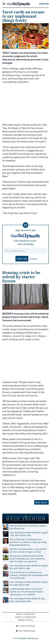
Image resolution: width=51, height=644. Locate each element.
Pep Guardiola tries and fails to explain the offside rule (28, 527)
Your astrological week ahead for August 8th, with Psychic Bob (29, 567)
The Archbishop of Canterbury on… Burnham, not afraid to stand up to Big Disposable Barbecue (28, 542)
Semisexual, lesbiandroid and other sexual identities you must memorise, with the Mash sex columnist (27, 559)
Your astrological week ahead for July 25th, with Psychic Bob (27, 600)
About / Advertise (25, 614)
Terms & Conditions (25, 617)
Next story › (41, 502)
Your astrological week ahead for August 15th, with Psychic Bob (29, 534)
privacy (33, 258)
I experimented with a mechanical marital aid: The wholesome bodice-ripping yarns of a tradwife (27, 592)
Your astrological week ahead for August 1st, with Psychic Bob (29, 583)
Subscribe (22, 258)
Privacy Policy (25, 620)
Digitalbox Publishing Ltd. (29, 638)
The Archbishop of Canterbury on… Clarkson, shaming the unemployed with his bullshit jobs (29, 575)
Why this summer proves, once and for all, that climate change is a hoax (28, 550)
